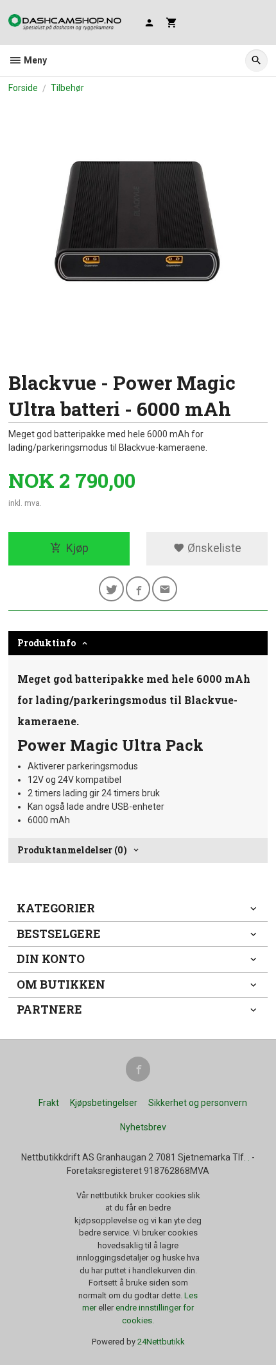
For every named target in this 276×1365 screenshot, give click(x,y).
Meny (34, 60)
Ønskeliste (213, 548)
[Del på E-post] (164, 588)
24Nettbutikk (161, 1341)
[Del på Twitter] (111, 588)
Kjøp (77, 548)
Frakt (49, 1103)
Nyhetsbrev (143, 1127)
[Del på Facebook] (138, 588)
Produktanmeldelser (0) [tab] (72, 850)
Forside (23, 88)
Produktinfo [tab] (46, 643)
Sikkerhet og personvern (197, 1103)
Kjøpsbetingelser (103, 1103)
